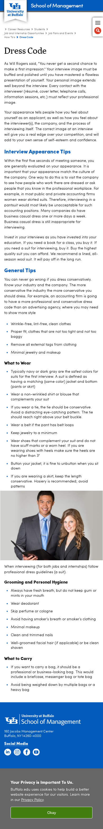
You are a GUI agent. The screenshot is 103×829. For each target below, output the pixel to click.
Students (40, 29)
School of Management (57, 5)
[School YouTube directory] (36, 752)
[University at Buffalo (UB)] (15, 8)
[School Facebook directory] (26, 752)
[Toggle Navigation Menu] (97, 27)
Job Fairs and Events (60, 33)
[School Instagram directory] (17, 752)
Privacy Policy (32, 800)
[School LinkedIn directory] (7, 752)
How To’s (9, 37)
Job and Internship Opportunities (24, 33)
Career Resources (19, 29)
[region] (51, 798)
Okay (51, 812)
